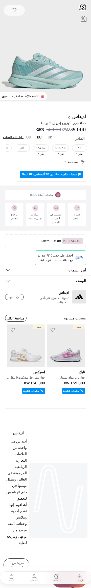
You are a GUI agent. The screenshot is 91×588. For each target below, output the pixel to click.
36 (80, 148)
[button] (45, 51)
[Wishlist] (14, 10)
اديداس (79, 116)
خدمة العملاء (83, 7)
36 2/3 (60, 148)
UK (50, 137)
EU (39, 137)
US (28, 137)
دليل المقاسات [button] (13, 137)
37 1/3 (41, 148)
